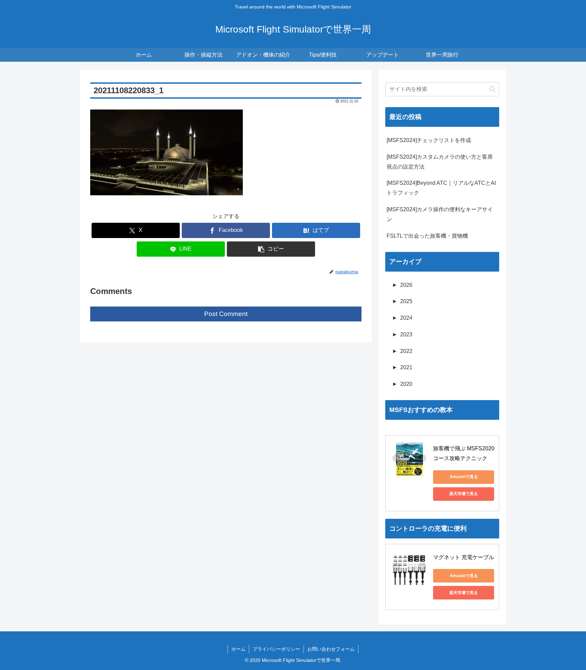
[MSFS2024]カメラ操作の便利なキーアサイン (440, 214)
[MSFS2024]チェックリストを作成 (429, 140)
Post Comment (226, 313)
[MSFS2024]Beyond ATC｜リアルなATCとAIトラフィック (441, 188)
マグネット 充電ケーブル (463, 557)
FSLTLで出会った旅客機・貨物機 (427, 236)
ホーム (238, 649)
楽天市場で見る (463, 493)
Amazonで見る (464, 476)
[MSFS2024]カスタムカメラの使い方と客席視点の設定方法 (440, 162)
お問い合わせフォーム (331, 649)
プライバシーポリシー (276, 649)
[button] (271, 249)
